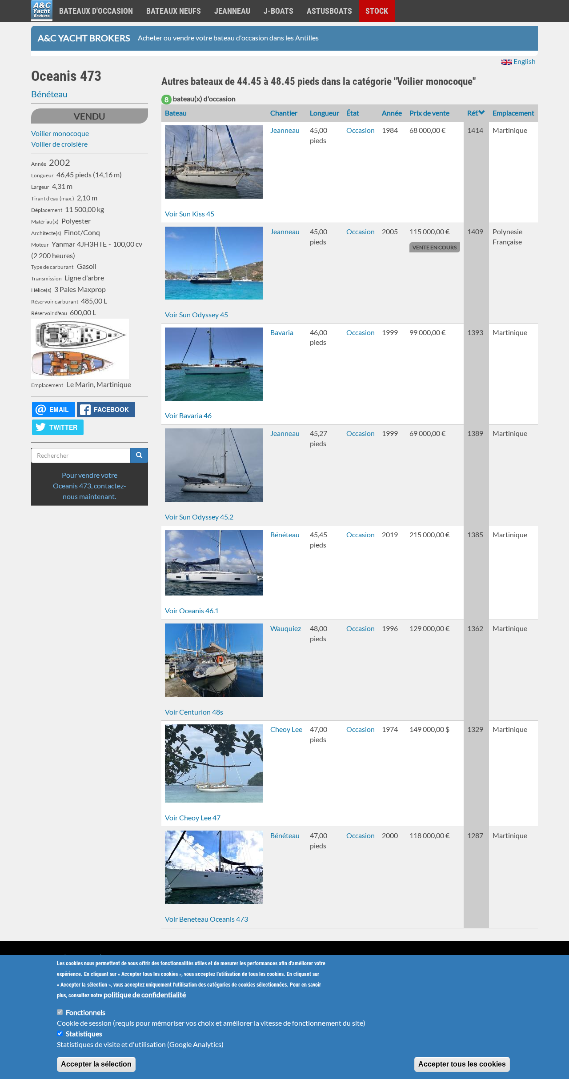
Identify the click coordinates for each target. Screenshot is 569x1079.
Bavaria (281, 332)
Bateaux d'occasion (96, 11)
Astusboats (329, 11)
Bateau (176, 112)
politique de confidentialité (145, 994)
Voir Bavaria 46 (188, 415)
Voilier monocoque (60, 133)
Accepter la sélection (96, 1064)
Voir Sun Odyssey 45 (196, 314)
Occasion (360, 130)
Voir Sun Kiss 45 (189, 213)
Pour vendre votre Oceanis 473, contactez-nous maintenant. (89, 485)
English (524, 61)
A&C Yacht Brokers (84, 37)
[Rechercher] (139, 455)
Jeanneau (232, 11)
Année (392, 112)
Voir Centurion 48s (194, 711)
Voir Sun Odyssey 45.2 (199, 516)
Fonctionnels (85, 1012)
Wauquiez (285, 628)
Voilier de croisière (59, 144)
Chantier (283, 112)
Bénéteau (49, 93)
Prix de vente (429, 112)
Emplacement (513, 112)
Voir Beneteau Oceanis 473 (206, 919)
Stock (376, 11)
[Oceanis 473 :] (89, 334)
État (352, 112)
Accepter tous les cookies (462, 1064)
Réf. (472, 112)
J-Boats (278, 11)
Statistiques (84, 1033)
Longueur (324, 112)
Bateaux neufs (173, 11)
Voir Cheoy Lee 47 (192, 817)
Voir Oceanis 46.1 (192, 610)
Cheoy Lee (286, 729)
